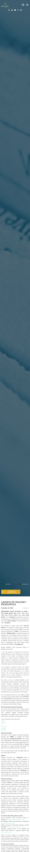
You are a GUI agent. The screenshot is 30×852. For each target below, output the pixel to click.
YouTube (3, 730)
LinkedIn (3, 723)
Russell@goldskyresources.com (15, 819)
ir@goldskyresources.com (8, 823)
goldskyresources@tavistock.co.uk (15, 827)
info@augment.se (6, 832)
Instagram (3, 728)
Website (3, 721)
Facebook (3, 726)
